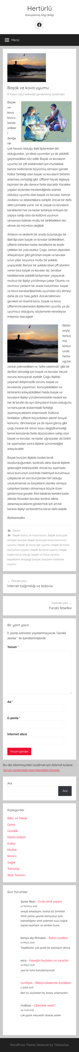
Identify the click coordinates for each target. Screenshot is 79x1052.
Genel (16, 530)
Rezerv (12, 856)
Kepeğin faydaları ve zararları (49, 960)
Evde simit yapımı (50, 901)
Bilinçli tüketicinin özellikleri (53, 983)
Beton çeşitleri (58, 938)
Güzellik (12, 831)
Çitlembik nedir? (44, 1005)
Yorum (13, 647)
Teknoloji (13, 868)
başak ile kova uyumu (44, 550)
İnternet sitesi (17, 734)
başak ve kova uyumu (45, 554)
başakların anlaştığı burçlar (23, 559)
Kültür (11, 843)
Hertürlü (39, 8)
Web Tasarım (16, 875)
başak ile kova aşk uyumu (34, 545)
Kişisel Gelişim (16, 837)
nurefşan (27, 983)
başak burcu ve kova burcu (29, 535)
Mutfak (12, 850)
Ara (9, 783)
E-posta (13, 718)
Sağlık (11, 862)
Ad (10, 702)
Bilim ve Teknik (17, 818)
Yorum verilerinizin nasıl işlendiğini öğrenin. (31, 770)
